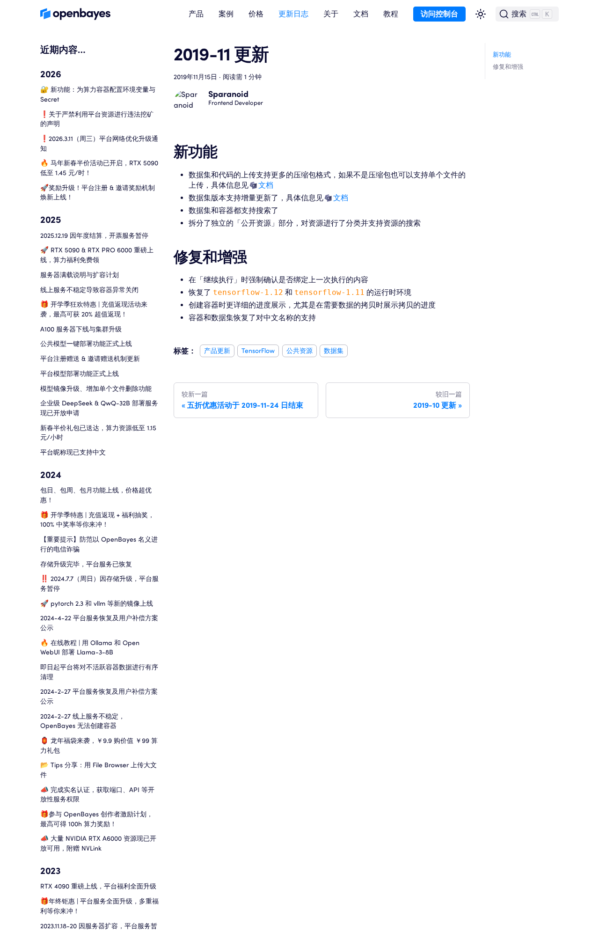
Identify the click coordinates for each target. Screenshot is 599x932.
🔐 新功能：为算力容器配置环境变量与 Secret (97, 94)
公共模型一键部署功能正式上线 (86, 343)
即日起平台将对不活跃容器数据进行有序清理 (99, 672)
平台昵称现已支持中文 (73, 452)
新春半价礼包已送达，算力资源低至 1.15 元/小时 (98, 432)
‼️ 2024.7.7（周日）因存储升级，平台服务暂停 (99, 583)
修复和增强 (508, 66)
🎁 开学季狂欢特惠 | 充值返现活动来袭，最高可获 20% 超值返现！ (93, 309)
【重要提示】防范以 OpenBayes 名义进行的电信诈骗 (99, 544)
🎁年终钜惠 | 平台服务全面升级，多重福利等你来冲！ (99, 906)
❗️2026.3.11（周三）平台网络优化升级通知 (99, 143)
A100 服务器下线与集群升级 (81, 329)
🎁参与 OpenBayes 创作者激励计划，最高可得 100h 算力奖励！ (96, 819)
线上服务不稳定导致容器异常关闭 (89, 290)
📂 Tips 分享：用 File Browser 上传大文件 (98, 769)
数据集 (333, 351)
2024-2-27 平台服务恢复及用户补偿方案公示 (99, 696)
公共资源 (299, 351)
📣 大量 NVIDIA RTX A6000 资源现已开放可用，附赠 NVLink (98, 843)
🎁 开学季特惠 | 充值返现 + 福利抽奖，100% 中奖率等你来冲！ (97, 519)
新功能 (502, 54)
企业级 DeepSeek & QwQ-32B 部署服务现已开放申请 (99, 408)
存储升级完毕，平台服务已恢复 (86, 564)
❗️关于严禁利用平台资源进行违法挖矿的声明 (96, 119)
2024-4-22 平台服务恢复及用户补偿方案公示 (99, 622)
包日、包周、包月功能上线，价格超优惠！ (96, 495)
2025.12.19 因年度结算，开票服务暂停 (94, 235)
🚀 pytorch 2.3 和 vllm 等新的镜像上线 (96, 603)
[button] (196, 14)
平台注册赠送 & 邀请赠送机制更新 (90, 358)
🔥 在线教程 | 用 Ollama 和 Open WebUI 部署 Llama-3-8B (89, 647)
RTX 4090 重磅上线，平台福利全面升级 (98, 886)
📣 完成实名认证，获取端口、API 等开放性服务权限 (97, 794)
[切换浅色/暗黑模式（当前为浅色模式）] (480, 14)
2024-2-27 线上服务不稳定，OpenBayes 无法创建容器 (82, 721)
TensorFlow (258, 351)
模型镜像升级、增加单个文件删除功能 (96, 388)
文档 (265, 185)
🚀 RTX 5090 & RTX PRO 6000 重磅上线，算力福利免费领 (96, 255)
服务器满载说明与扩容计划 (79, 275)
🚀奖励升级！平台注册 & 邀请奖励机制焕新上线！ (97, 192)
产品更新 (217, 351)
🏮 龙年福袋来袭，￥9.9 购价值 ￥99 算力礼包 (99, 745)
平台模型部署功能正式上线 (79, 373)
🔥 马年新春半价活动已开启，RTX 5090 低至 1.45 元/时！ (99, 167)
